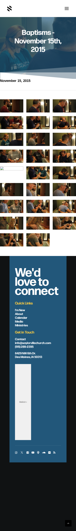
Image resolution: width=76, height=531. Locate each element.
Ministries (21, 325)
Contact (20, 339)
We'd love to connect (37, 280)
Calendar (21, 317)
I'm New (20, 310)
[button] (66, 8)
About (19, 314)
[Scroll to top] (68, 523)
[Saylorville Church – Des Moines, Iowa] (9, 8)
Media (19, 321)
